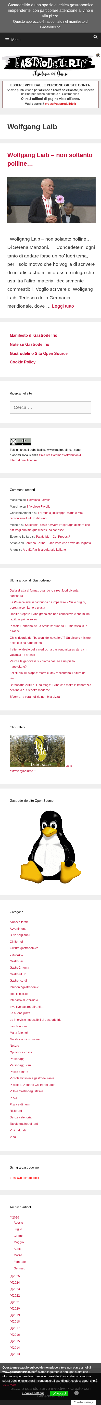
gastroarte (16, 954)
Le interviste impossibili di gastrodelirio (36, 1020)
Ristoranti (16, 1111)
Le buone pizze (20, 1013)
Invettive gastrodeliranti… (27, 1007)
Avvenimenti (18, 928)
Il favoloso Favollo (38, 500)
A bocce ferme (19, 922)
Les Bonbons (18, 1026)
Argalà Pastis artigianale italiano (44, 549)
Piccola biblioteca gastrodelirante (32, 1078)
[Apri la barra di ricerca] (95, 36)
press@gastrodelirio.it (60, 103)
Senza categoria (21, 1117)
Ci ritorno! (16, 941)
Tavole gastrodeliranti (24, 1124)
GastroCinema (19, 967)
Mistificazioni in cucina (25, 1039)
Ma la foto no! (19, 1032)
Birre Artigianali (20, 935)
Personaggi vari (20, 1065)
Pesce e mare (19, 1072)
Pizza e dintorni (20, 1104)
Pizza (13, 1098)
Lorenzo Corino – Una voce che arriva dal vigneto (58, 543)
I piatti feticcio (19, 994)
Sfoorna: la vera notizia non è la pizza (35, 696)
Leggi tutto (63, 306)
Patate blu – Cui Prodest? (53, 536)
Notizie (14, 1045)
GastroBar (16, 961)
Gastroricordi (18, 980)
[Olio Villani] (37, 766)
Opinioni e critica (21, 1052)
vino (86, 10)
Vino (13, 1137)
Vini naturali (18, 1130)
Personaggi (17, 1059)
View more (9, 1385)
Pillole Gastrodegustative (26, 1091)
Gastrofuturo (18, 974)
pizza (53, 16)
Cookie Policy (23, 362)
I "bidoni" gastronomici (24, 987)
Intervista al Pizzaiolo (24, 1000)
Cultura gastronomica (24, 948)
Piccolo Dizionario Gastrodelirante (32, 1085)
